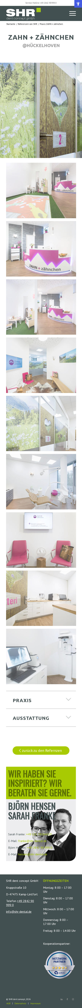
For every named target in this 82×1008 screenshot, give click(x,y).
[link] (78, 4)
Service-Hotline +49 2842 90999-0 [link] (41, 3)
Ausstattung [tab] (31, 718)
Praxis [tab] (22, 700)
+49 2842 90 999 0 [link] (39, 847)
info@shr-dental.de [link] (18, 911)
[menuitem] (70, 13)
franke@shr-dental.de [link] (32, 841)
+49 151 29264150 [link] (39, 834)
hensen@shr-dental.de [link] (32, 854)
